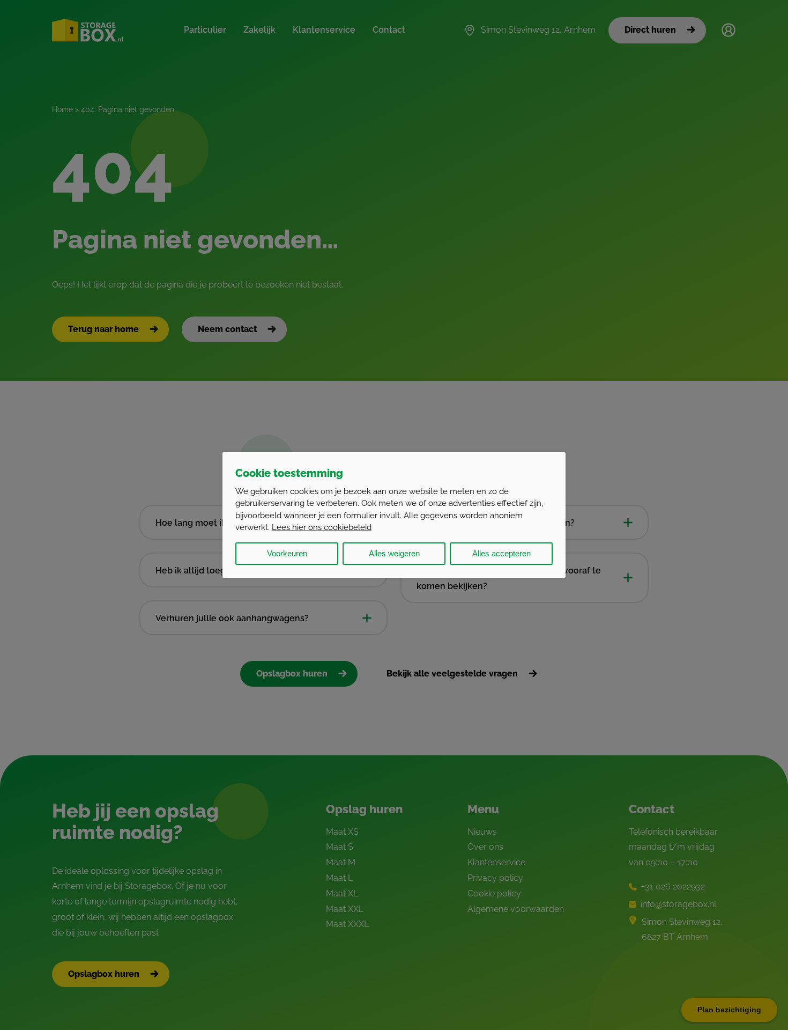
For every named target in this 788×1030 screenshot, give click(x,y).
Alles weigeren (394, 553)
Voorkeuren (287, 553)
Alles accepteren (501, 553)
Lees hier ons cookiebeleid (321, 527)
